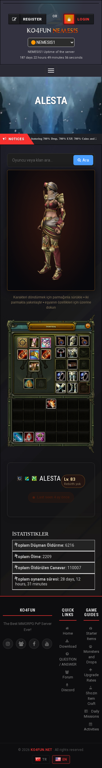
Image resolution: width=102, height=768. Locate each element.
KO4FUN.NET (41, 750)
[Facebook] (34, 644)
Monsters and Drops (91, 656)
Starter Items (91, 636)
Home (68, 633)
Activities (91, 729)
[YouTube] (47, 644)
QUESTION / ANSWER (67, 662)
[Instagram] (8, 644)
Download (68, 646)
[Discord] (21, 644)
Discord (68, 690)
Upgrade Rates (91, 677)
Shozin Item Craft (91, 698)
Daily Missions (91, 714)
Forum (68, 677)
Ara (85, 160)
